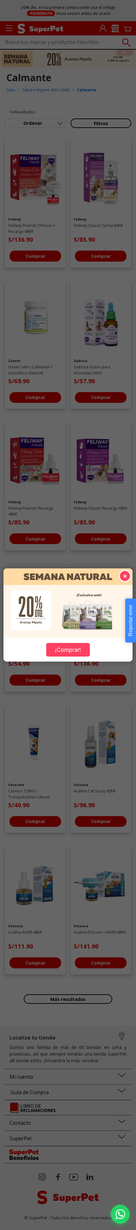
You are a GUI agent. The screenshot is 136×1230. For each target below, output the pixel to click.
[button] (120, 1214)
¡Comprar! (68, 649)
